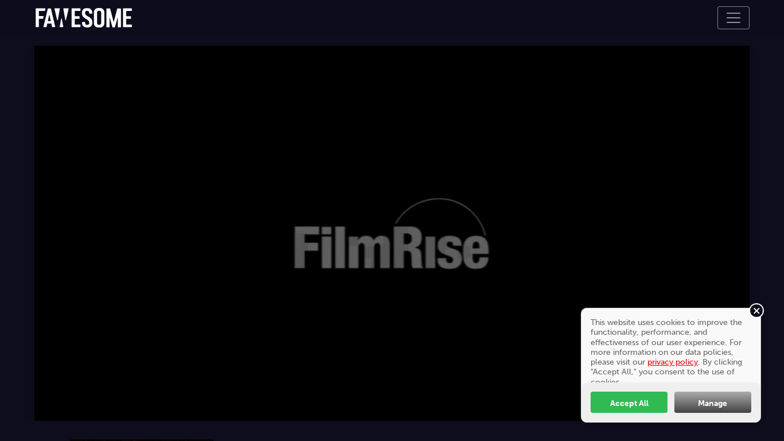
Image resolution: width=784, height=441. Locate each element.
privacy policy (672, 362)
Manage (712, 403)
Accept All (629, 403)
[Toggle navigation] (733, 17)
